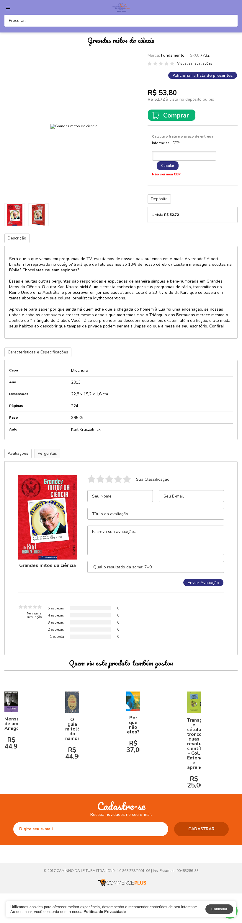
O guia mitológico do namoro (77, 729)
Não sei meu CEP (166, 174)
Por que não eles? (133, 725)
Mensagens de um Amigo (17, 724)
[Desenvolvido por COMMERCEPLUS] (121, 883)
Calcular (167, 166)
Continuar (219, 909)
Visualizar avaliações (194, 63)
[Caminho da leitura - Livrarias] (121, 7)
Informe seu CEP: (166, 143)
